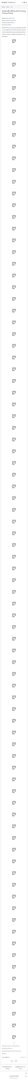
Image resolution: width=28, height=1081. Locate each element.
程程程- (4, 1053)
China (7, 7)
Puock (16, 1078)
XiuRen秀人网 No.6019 (7, 1048)
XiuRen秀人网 (16, 1046)
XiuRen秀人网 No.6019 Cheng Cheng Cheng (12, 1051)
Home (3, 7)
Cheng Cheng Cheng (11, 20)
